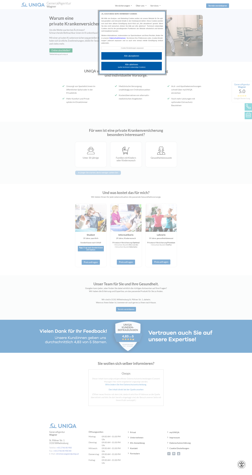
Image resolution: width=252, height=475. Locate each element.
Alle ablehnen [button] (131, 65)
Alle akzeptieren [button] (131, 56)
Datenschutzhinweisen (117, 38)
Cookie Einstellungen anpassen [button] (132, 48)
